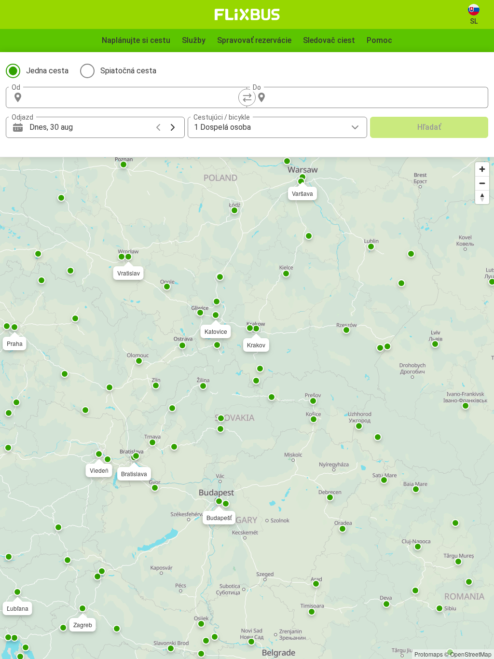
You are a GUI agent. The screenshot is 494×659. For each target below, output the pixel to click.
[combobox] (135, 97)
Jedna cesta (47, 70)
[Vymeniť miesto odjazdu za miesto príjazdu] (247, 97)
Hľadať (429, 127)
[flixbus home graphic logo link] (247, 14)
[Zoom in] (482, 169)
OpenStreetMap (471, 654)
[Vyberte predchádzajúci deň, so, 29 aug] (158, 127)
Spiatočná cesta (128, 70)
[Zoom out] (482, 183)
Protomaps (428, 654)
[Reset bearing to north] (482, 197)
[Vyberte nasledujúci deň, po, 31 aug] (172, 127)
